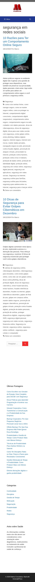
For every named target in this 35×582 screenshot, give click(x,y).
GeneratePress (17, 579)
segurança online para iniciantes (14, 181)
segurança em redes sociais (13, 321)
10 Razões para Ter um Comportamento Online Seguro (16, 41)
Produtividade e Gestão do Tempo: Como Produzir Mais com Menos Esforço (17, 437)
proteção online (21, 164)
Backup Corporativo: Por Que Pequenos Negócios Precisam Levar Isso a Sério (17, 421)
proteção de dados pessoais (19, 309)
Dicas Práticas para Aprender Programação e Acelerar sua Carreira (17, 402)
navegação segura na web (12, 146)
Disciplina (10, 494)
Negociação (11, 504)
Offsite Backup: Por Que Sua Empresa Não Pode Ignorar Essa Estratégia (17, 429)
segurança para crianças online (20, 187)
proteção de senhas (10, 312)
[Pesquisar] (25, 343)
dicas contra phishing (10, 280)
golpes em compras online (18, 297)
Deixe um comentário (13, 190)
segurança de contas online (13, 167)
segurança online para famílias (14, 178)
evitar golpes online (22, 134)
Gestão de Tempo (13, 498)
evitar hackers (8, 289)
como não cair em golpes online (19, 277)
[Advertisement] (17, 365)
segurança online (15, 327)
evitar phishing (8, 137)
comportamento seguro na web (20, 122)
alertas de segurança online (15, 268)
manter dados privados (16, 143)
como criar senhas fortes (14, 104)
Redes (9, 511)
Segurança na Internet (17, 175)
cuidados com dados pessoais (14, 125)
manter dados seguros (11, 300)
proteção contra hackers (18, 155)
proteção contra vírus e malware (14, 158)
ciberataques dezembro (11, 271)
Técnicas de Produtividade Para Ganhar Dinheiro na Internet (16, 446)
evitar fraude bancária (20, 286)
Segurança (9, 102)
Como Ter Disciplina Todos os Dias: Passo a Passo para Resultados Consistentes (17, 454)
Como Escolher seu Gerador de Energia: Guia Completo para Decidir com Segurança (17, 394)
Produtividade (12, 507)
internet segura (15, 140)
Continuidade (11, 491)
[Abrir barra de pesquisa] (30, 19)
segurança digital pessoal (16, 318)
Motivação (10, 501)
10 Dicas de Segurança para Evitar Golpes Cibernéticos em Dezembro (13, 206)
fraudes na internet (18, 292)
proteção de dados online (12, 161)
